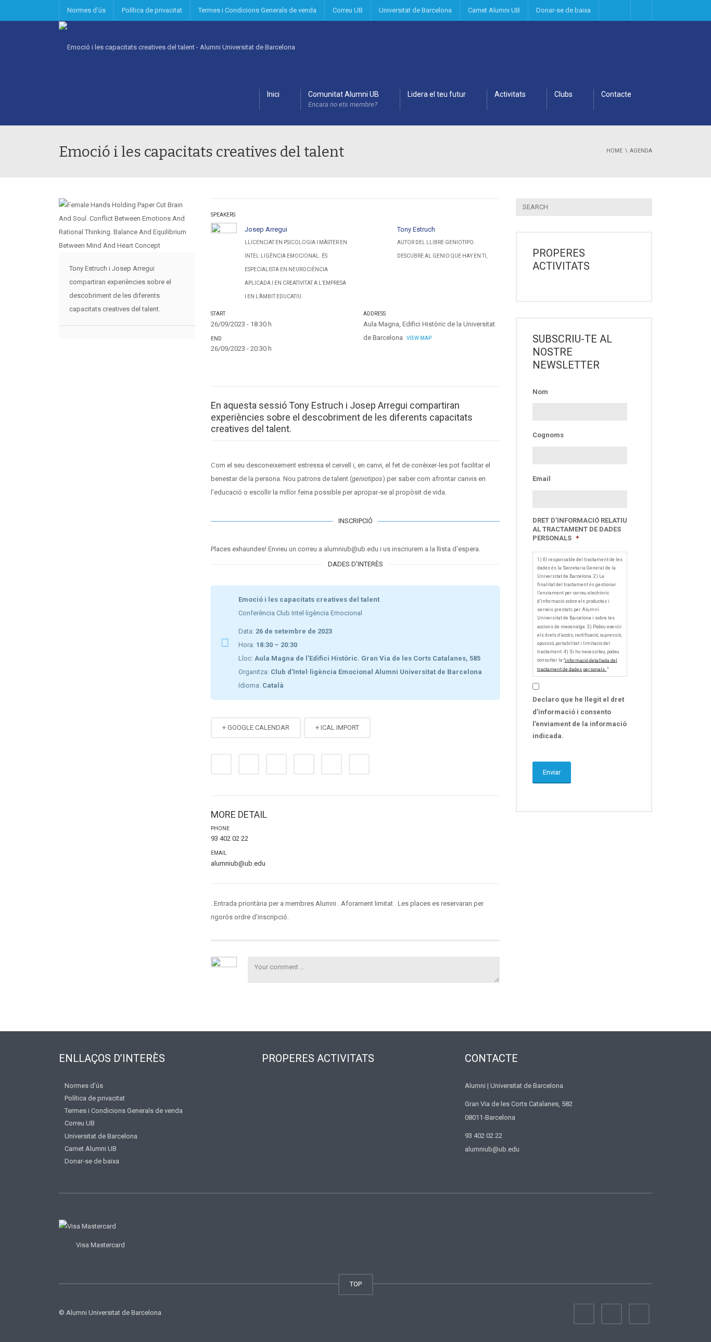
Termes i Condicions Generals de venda (257, 10)
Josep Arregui (266, 229)
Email (541, 479)
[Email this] (359, 764)
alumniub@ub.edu (238, 863)
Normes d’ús (86, 10)
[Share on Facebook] (221, 764)
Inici (273, 94)
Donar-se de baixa (563, 10)
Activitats (510, 94)
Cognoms (548, 435)
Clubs (563, 94)
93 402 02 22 (229, 838)
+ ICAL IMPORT (337, 727)
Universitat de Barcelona (415, 10)
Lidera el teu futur (437, 94)
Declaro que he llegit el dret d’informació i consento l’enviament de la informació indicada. (579, 717)
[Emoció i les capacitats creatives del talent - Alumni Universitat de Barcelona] (177, 46)
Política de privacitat (152, 10)
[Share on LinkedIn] (276, 764)
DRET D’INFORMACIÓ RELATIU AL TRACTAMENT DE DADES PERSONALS (579, 529)
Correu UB (348, 10)
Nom (540, 392)
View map (418, 338)
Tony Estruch (416, 229)
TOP (356, 1284)
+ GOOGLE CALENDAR (255, 727)
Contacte (616, 94)
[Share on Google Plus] (304, 764)
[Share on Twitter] (248, 764)
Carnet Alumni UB (494, 10)
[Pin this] (331, 764)
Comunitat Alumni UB (343, 99)
